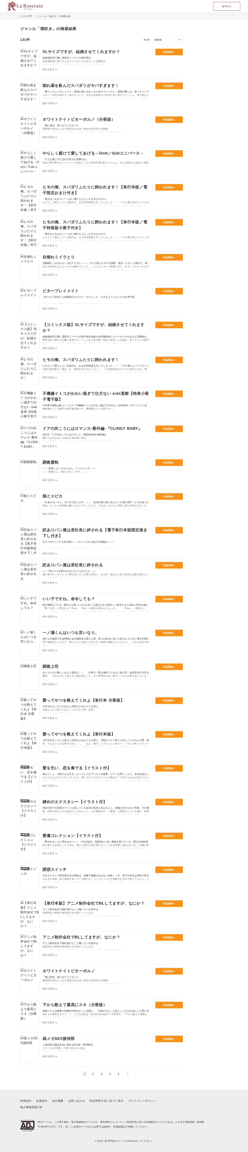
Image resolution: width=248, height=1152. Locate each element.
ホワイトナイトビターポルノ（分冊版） (79, 119)
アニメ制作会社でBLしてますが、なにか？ (82, 937)
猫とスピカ (53, 496)
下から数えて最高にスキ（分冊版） (75, 1005)
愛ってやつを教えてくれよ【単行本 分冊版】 (84, 700)
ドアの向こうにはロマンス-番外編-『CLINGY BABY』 (92, 428)
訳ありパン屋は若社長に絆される (73, 565)
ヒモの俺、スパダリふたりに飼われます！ (81, 359)
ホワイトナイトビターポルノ (69, 971)
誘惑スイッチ (55, 869)
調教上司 (51, 666)
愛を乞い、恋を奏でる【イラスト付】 (77, 768)
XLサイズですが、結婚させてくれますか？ (81, 51)
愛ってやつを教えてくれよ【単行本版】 (79, 734)
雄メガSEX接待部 (59, 1038)
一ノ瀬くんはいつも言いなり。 (71, 632)
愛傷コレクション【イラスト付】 (73, 835)
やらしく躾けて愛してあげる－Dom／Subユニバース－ (93, 153)
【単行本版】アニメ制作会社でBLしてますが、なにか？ (94, 903)
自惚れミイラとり (59, 257)
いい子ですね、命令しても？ (69, 599)
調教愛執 (51, 462)
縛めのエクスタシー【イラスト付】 (75, 802)
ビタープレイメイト (61, 291)
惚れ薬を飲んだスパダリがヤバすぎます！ (81, 85)
